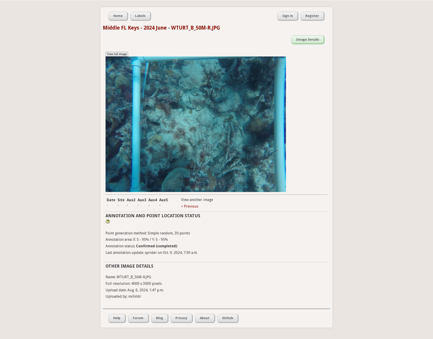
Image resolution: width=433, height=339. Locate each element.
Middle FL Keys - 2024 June (135, 28)
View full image (117, 54)
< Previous (189, 206)
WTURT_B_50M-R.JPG (195, 28)
